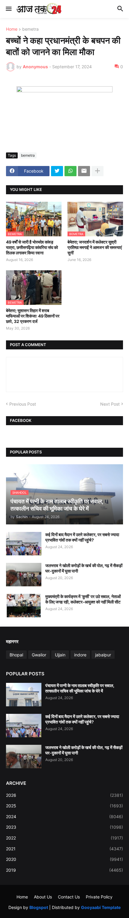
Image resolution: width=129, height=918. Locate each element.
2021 (64, 848)
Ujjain (60, 654)
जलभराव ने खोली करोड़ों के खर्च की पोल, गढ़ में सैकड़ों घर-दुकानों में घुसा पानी (83, 568)
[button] (8, 9)
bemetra (30, 29)
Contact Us (69, 896)
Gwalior (39, 654)
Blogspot (38, 907)
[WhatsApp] (70, 171)
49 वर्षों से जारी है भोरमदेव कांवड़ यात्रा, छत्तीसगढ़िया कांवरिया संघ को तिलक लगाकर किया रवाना (32, 247)
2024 (64, 816)
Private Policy (99, 896)
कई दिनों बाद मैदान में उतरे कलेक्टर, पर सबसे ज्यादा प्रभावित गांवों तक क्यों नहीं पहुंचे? (82, 537)
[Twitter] (57, 171)
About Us (43, 896)
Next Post (110, 404)
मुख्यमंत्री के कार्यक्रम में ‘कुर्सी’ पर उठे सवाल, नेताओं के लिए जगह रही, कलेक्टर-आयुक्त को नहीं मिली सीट (83, 599)
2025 (64, 805)
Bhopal (16, 654)
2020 (64, 859)
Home (11, 29)
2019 (64, 870)
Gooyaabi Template (101, 907)
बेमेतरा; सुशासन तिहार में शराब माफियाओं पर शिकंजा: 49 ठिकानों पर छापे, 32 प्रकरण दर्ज (32, 316)
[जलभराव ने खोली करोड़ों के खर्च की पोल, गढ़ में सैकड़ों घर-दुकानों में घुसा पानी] (23, 574)
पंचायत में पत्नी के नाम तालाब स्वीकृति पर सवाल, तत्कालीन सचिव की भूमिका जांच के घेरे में (79, 688)
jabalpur (103, 654)
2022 (64, 837)
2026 (64, 795)
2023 (64, 827)
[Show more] (98, 171)
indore (80, 654)
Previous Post (22, 404)
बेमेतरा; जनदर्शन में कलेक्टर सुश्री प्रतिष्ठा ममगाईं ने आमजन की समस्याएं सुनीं (95, 247)
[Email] (84, 171)
